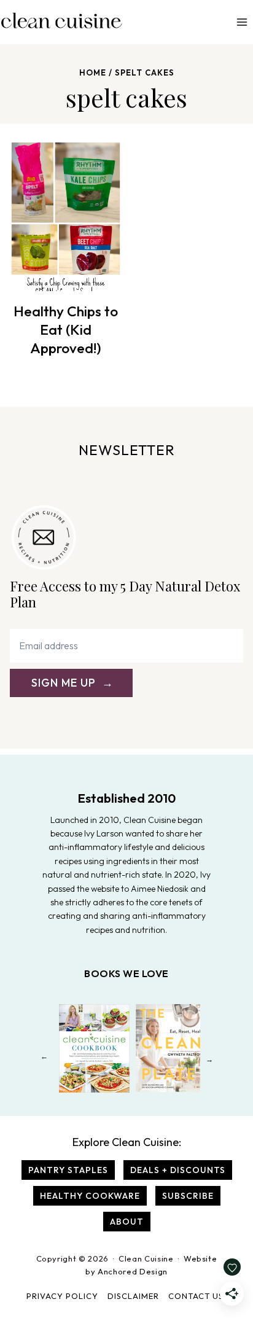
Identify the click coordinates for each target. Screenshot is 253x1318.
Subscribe (188, 1195)
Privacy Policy (62, 1296)
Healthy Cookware (90, 1195)
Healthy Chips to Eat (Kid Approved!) (66, 329)
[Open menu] (241, 21)
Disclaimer (133, 1296)
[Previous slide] (44, 1059)
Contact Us (196, 1296)
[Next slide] (209, 1059)
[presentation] (66, 216)
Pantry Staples (68, 1170)
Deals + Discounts (177, 1170)
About (127, 1221)
